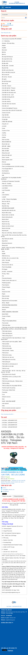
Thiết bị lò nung (5, 368)
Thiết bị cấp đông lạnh (7, 333)
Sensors (4, 309)
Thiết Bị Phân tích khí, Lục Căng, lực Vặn (11, 376)
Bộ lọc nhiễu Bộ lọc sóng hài (8, 72)
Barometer (4, 50)
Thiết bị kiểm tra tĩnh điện (8, 366)
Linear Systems (5, 194)
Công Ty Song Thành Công (15, 503)
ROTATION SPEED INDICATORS (9, 305)
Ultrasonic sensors (6, 396)
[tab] (7, 496)
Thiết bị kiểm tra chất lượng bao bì (10, 364)
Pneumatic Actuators (6, 278)
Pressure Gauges (6, 287)
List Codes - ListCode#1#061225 (9, 427)
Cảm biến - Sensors (6, 85)
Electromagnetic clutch (7, 159)
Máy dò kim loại (5, 221)
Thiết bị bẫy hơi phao (7, 331)
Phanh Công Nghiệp (6, 267)
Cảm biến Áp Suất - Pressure (8, 88)
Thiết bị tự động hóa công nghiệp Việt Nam (12, 385)
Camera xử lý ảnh (6, 112)
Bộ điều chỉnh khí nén (7, 61)
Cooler (3, 128)
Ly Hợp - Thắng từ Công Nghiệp (9, 199)
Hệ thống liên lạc (6, 173)
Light (3, 192)
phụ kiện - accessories (7, 271)
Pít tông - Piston (5, 273)
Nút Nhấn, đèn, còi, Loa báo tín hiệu (10, 258)
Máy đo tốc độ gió (6, 228)
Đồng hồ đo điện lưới (7, 155)
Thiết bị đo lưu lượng (6, 355)
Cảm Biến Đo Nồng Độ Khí (8, 97)
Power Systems (5, 285)
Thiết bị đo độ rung (6, 346)
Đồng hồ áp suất (6, 153)
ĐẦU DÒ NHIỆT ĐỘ (6, 141)
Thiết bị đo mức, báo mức (8, 357)
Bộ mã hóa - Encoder (7, 77)
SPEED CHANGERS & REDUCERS (10, 311)
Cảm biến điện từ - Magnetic (8, 90)
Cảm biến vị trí (5, 106)
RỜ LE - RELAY (5, 303)
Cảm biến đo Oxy (6, 99)
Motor (3, 251)
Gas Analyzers (5, 171)
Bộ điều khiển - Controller (8, 65)
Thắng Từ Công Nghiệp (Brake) (9, 320)
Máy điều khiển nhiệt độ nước (9, 210)
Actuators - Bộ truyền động (8, 43)
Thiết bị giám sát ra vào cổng (8, 359)
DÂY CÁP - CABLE (6, 146)
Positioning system (6, 282)
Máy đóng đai (5, 230)
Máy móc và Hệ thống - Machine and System (12, 232)
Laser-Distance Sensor (7, 185)
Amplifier (4, 47)
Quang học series (6, 291)
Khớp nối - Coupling (6, 183)
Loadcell (4, 197)
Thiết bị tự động (5, 383)
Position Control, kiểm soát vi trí (9, 280)
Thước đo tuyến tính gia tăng (8, 387)
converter (4, 126)
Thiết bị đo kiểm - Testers (8, 350)
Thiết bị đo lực (5, 352)
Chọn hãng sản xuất (6, 32)
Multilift (3, 253)
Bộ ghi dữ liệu (5, 68)
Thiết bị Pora (5, 379)
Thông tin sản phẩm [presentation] (6, 496)
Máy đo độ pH (5, 219)
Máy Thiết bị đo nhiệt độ (7, 238)
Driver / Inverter (5, 157)
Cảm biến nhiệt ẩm (6, 101)
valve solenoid (5, 403)
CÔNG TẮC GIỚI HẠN (7, 121)
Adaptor (4, 45)
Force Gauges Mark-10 (7, 168)
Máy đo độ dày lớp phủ (7, 217)
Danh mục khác (5, 139)
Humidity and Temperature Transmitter (11, 181)
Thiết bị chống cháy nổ (7, 335)
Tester (3, 318)
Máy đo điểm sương (6, 212)
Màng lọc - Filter (5, 203)
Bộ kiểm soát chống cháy (7, 70)
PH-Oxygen (4, 269)
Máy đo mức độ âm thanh (8, 226)
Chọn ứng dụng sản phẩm (7, 414)
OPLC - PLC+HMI (6, 260)
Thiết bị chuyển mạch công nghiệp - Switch (12, 341)
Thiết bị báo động (6, 325)
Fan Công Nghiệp (6, 164)
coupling (4, 132)
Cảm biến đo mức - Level (8, 94)
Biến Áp (4, 52)
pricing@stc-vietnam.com (8, 489)
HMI (3, 175)
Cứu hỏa (4, 135)
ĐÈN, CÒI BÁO (5, 150)
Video (3, 405)
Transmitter (4, 392)
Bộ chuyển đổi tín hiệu (7, 59)
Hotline (4, 487)
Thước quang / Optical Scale (8, 390)
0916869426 (6, 491)
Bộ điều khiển (5, 63)
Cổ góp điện (5, 119)
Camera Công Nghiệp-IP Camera (9, 108)
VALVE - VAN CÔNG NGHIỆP (8, 401)
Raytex (3, 294)
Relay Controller (5, 296)
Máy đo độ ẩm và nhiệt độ (8, 215)
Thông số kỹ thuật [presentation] (18, 496)
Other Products (5, 262)
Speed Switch (5, 314)
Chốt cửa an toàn (6, 117)
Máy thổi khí (5, 241)
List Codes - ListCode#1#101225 (9, 422)
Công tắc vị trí (5, 124)
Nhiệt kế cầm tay (6, 255)
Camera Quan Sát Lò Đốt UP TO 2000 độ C (12, 110)
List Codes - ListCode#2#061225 (9, 424)
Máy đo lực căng (6, 223)
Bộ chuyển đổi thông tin (7, 56)
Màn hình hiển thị (6, 201)
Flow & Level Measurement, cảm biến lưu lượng (13, 166)
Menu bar (8, 7)
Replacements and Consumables (9, 300)
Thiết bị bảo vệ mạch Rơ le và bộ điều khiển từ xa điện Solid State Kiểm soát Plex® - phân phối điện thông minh (14, 328)
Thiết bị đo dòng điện (7, 348)
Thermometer (5, 323)
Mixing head (5, 245)
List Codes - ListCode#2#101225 (9, 420)
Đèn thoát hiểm (5, 148)
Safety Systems (5, 307)
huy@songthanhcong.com (8, 25)
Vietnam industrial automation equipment (11, 408)
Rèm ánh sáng (5, 298)
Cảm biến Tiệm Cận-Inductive (9, 103)
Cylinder (4, 137)
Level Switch (5, 188)
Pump (3, 289)
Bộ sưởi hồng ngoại (6, 81)
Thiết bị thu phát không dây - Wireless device (12, 381)
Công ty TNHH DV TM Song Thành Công (12, 566)
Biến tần (4, 54)
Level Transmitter (6, 190)
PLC (3, 276)
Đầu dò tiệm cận (6, 144)
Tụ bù (3, 394)
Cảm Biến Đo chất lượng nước (9, 92)
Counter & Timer (6, 130)
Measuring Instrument (7, 243)
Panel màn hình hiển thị (7, 264)
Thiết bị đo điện (5, 343)
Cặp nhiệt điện (5, 115)
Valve (3, 399)
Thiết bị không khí (6, 361)
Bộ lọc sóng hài (5, 74)
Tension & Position (6, 316)
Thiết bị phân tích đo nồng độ (8, 374)
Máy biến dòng (5, 206)
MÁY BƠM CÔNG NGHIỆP (8, 208)
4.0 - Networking (6, 41)
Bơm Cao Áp (5, 83)
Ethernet (4, 162)
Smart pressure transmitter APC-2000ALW (11, 38)
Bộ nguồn (4, 79)
